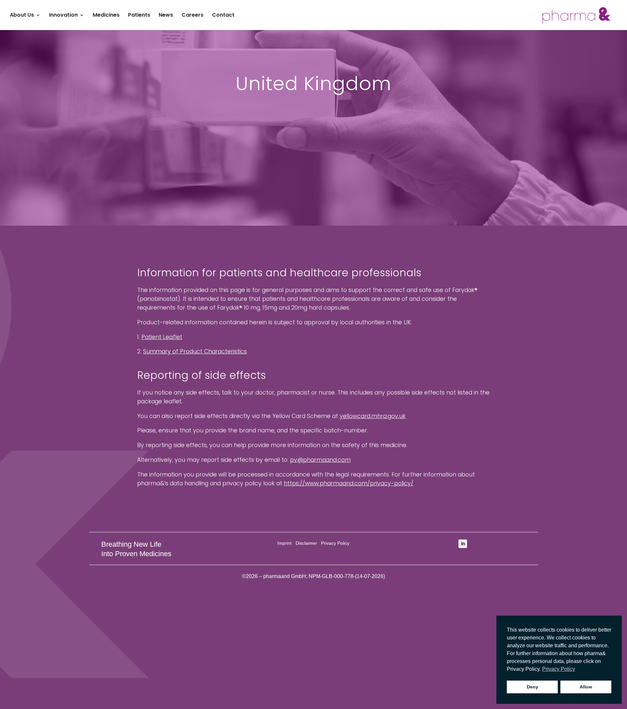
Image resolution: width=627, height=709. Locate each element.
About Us (22, 16)
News (166, 16)
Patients (139, 16)
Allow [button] (586, 686)
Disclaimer (306, 543)
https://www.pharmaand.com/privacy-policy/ (348, 483)
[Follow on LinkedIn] (462, 544)
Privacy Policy (335, 543)
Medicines (106, 16)
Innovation (63, 16)
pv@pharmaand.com (320, 460)
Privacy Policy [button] (558, 669)
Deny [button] (532, 686)
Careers (192, 16)
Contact (223, 16)
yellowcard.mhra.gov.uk (373, 416)
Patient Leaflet (161, 337)
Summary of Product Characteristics (195, 351)
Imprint (284, 543)
